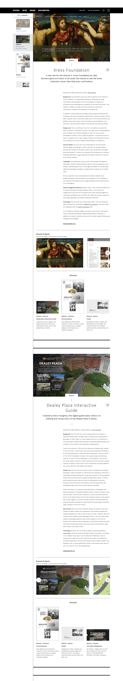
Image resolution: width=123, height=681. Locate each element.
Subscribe (82, 10)
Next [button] (107, 252)
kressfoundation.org (69, 224)
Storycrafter (67, 533)
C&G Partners (92, 93)
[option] (59, 253)
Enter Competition (43, 10)
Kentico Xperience (83, 207)
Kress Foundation (21, 31)
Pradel (89, 319)
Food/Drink (71, 316)
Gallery (24, 10)
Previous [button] (38, 252)
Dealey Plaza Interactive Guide (46, 319)
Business (95, 316)
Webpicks (71, 60)
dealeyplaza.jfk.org (69, 551)
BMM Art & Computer (91, 204)
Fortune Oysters (67, 319)
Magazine (32, 10)
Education (45, 316)
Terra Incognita (96, 430)
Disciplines (16, 10)
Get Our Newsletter (94, 10)
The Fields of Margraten (94, 646)
